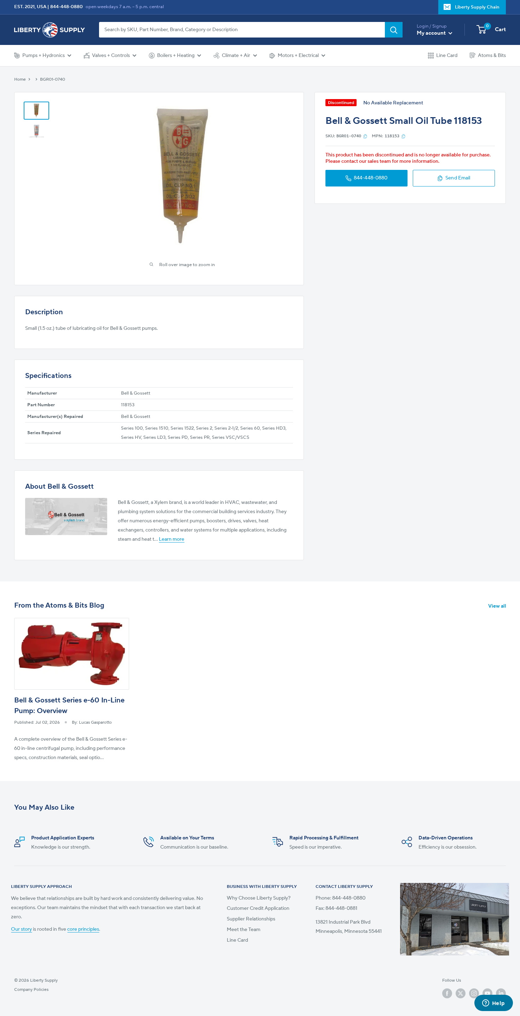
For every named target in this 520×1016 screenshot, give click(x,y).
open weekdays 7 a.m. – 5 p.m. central (125, 7)
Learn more (171, 539)
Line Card (446, 55)
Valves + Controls (111, 55)
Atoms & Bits (492, 55)
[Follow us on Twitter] (461, 993)
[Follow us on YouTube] (487, 993)
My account (432, 33)
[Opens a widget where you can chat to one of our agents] (493, 1003)
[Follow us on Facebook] (447, 993)
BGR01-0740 (52, 79)
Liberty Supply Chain (477, 7)
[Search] (394, 30)
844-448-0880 (66, 7)
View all (497, 606)
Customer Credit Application (258, 908)
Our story (21, 929)
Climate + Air (236, 55)
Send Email (457, 178)
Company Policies (31, 989)
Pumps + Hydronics (43, 55)
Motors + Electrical (298, 55)
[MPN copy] (403, 136)
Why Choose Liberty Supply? (258, 898)
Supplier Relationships (251, 919)
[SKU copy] (365, 136)
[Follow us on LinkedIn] (501, 993)
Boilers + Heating (176, 55)
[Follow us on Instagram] (474, 993)
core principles (83, 929)
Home (20, 79)
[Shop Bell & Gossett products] (66, 516)
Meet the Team (243, 929)
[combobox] (242, 30)
